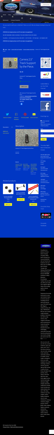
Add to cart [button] (8, 204)
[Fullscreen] (50, 217)
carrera (23, 99)
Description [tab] (6, 127)
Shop (9, 14)
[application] (46, 216)
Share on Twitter (7, 117)
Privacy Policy (6, 427)
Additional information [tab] (6, 132)
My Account (5, 20)
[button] (15, 60)
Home (4, 14)
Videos (27, 14)
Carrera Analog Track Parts (28, 49)
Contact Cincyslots (15, 20)
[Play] (42, 217)
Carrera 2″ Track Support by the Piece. (18, 166)
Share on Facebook (16, 118)
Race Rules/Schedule (18, 14)
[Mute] (49, 217)
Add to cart (24, 86)
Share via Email (34, 117)
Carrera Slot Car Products (16, 49)
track (31, 99)
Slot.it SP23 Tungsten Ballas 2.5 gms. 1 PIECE (26, 166)
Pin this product (25, 117)
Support (27, 99)
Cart (32, 14)
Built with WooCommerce (17, 427)
